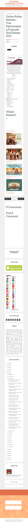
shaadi (10, 351)
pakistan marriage (18, 348)
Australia (7, 329)
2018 (8, 453)
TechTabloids (19, 521)
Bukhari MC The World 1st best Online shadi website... (14, 412)
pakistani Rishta (9, 349)
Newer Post (7, 198)
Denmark (20, 330)
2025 (8, 365)
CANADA (17, 329)
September (10, 431)
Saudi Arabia (14, 342)
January (10, 446)
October (10, 378)
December (10, 374)
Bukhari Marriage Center (14, 475)
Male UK (20, 338)
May (9, 438)
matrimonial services (10, 346)
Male (19, 336)
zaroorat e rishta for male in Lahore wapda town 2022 (15, 390)
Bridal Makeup (12, 329)
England (10, 333)
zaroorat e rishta (15, 353)
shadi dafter (14, 351)
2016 (8, 457)
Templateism (13, 521)
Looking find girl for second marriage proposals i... (13, 399)
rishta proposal (16, 350)
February (10, 444)
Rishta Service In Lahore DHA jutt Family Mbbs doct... (14, 421)
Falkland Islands (15, 333)
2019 (8, 451)
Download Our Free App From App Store (14, 332)
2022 (8, 371)
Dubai (7, 333)
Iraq (14, 336)
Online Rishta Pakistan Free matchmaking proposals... (13, 396)
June (9, 436)
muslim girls (17, 346)
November (10, 376)
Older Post (20, 198)
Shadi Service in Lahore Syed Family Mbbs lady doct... (14, 418)
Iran (12, 336)
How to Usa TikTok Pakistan (10, 335)
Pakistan (20, 13)
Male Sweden (14, 338)
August (9, 433)
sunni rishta (13, 352)
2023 (8, 369)
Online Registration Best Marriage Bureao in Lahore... (14, 427)
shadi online (19, 351)
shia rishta (8, 352)
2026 (8, 363)
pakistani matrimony (17, 349)
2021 (8, 373)
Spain (18, 342)
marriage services (13, 344)
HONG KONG (19, 334)
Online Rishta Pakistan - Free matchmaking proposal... (13, 424)
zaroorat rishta (9, 353)
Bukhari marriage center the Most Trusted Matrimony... (14, 415)
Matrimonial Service (17, 340)
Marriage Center (9, 339)
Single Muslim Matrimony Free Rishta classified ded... (14, 405)
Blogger (16, 481)
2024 (8, 367)
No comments (17, 42)
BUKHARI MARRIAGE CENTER (14, 2)
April (9, 440)
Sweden (7, 343)
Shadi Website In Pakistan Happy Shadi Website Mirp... (14, 409)
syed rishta (19, 352)
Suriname (20, 342)
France (15, 334)
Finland (12, 334)
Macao (16, 336)
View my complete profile (12, 477)
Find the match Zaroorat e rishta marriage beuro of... (14, 387)
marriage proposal (14, 343)
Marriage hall (9, 340)
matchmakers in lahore (16, 345)
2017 (8, 455)
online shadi (12, 348)
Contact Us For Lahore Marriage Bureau (14, 330)
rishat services (9, 350)
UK (10, 343)
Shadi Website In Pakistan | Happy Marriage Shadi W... (15, 393)
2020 (8, 449)
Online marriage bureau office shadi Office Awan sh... (14, 380)
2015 (8, 459)
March (9, 442)
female (15, 13)
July (9, 434)
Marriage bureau (18, 339)
